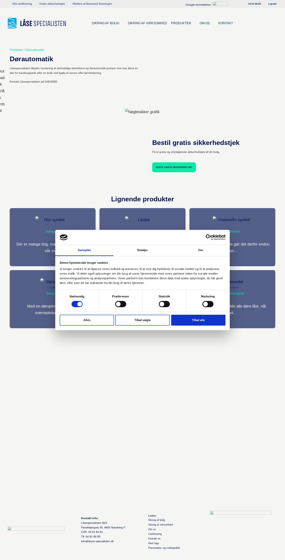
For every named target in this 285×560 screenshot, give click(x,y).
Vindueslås (232, 231)
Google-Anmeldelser (199, 4)
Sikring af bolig (156, 520)
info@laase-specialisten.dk (97, 541)
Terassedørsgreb (232, 293)
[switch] (120, 304)
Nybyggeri (53, 231)
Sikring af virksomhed (160, 524)
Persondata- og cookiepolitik (164, 547)
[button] (108, 23)
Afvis (86, 320)
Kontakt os (154, 538)
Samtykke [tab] (84, 250)
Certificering (155, 533)
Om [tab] (200, 250)
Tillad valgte (142, 320)
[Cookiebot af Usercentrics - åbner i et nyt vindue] (208, 237)
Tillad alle (198, 320)
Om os (152, 529)
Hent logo (153, 543)
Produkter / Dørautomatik (27, 50)
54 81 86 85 (93, 536)
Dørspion (52, 293)
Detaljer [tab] (142, 250)
